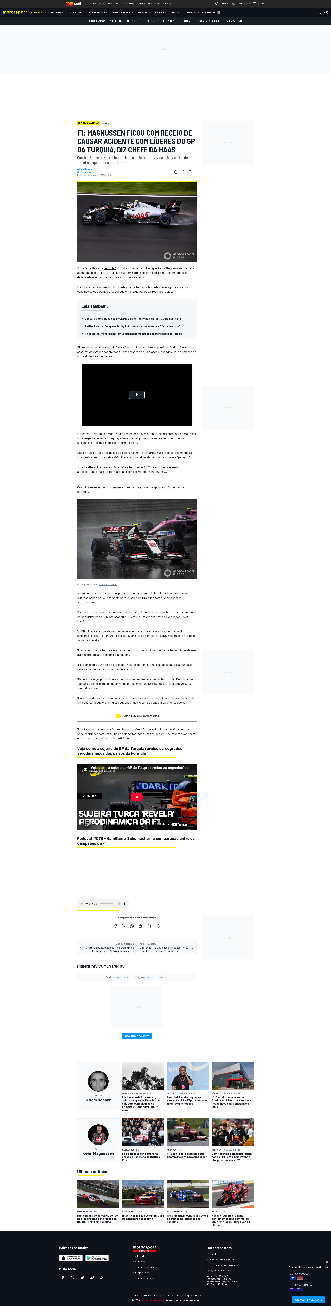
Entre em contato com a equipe (222, 1264)
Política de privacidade (189, 1295)
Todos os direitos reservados (182, 1300)
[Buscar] (319, 12)
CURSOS (141, 3)
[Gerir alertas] (158, 925)
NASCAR (143, 12)
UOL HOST (114, 3)
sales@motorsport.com (218, 1270)
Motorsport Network (152, 1300)
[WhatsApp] (132, 925)
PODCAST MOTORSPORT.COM (160, 20)
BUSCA (224, 3)
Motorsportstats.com (144, 1278)
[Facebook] (115, 925)
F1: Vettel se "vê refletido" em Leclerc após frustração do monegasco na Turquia (133, 333)
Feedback (211, 1253)
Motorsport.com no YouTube (125, 20)
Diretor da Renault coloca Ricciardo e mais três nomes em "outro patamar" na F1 (133, 318)
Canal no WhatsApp (209, 20)
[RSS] (101, 1277)
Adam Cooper (85, 169)
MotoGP (56, 12)
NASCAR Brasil (122, 12)
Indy (174, 12)
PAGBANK (127, 3)
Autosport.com (141, 1272)
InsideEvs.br (139, 1256)
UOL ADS (167, 3)
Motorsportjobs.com (143, 1267)
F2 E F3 (159, 12)
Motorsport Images (108, 584)
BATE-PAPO (243, 3)
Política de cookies (164, 1295)
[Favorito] (182, 171)
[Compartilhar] (175, 171)
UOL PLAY (153, 3)
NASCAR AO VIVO (234, 20)
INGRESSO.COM (97, 3)
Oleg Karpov (84, 172)
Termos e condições (141, 1295)
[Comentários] (191, 171)
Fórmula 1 (37, 12)
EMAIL (261, 3)
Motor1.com (139, 1261)
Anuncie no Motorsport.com (220, 1259)
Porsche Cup (97, 12)
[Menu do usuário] (326, 12)
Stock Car (74, 12)
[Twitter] (123, 925)
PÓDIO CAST (186, 20)
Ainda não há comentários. (137, 977)
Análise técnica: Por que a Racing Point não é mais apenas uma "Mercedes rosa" (132, 326)
